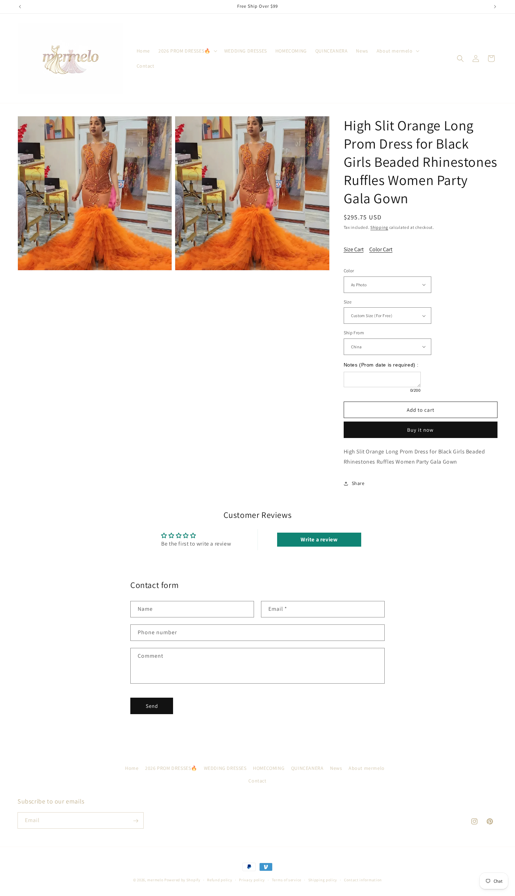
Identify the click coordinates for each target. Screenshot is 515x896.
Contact (257, 780)
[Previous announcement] (20, 6)
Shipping (379, 227)
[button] (187, 50)
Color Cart (380, 249)
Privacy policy (252, 879)
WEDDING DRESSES (225, 768)
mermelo (155, 879)
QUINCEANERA (307, 768)
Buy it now (420, 429)
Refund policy (219, 879)
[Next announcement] (495, 6)
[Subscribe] (135, 821)
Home (131, 768)
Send (152, 706)
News (336, 768)
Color (349, 271)
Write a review (319, 539)
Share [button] (358, 483)
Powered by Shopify (182, 879)
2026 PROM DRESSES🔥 (171, 768)
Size (348, 302)
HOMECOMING (268, 768)
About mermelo (367, 768)
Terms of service (286, 879)
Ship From (354, 333)
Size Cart (354, 249)
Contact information (363, 879)
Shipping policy (322, 879)
